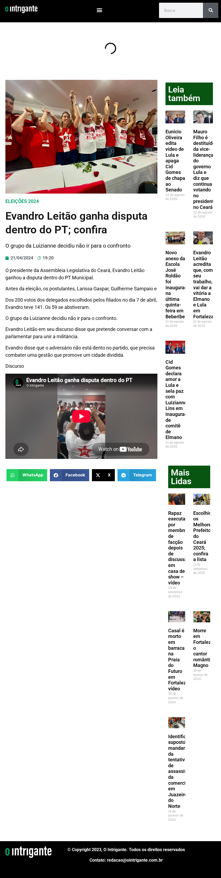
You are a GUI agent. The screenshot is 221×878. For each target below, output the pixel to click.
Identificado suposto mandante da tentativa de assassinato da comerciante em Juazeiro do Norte (181, 771)
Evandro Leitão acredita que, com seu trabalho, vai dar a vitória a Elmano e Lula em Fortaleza (203, 284)
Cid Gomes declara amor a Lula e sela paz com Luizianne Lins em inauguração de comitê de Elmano (178, 399)
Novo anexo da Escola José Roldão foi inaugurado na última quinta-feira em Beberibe (177, 284)
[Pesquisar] (210, 10)
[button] (99, 9)
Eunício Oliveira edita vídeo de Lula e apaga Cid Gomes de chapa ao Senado (175, 160)
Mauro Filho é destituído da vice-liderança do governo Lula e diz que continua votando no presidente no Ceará (204, 169)
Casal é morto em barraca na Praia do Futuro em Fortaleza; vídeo (179, 659)
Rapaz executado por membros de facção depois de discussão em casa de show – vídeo (179, 548)
